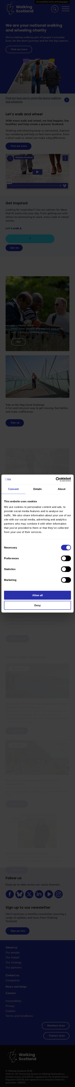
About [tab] (61, 489)
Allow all (37, 595)
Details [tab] (37, 489)
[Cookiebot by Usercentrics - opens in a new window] (55, 479)
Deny (37, 605)
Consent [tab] (13, 489)
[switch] (66, 558)
